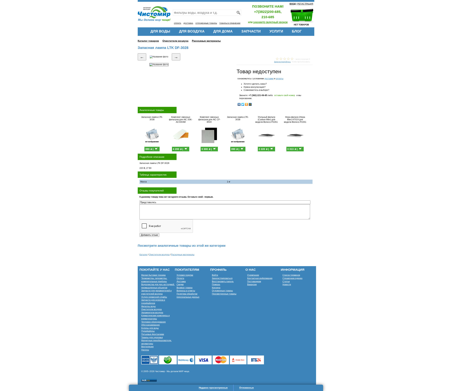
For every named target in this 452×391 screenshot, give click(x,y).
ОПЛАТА (177, 23)
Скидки (180, 284)
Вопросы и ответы (186, 290)
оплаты (279, 78)
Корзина (216, 287)
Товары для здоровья (152, 337)
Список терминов (291, 275)
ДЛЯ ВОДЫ (160, 31)
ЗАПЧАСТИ (251, 31)
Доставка (181, 281)
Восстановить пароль (223, 281)
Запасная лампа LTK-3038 (152, 118)
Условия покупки (185, 275)
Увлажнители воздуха (152, 312)
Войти (215, 275)
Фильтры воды (148, 306)
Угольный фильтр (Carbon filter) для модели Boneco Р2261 (266, 119)
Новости (286, 284)
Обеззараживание (150, 325)
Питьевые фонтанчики (152, 334)
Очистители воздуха (175, 40)
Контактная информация (259, 278)
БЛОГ (297, 31)
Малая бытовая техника (153, 275)
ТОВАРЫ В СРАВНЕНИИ (229, 23)
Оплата (180, 278)
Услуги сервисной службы (154, 297)
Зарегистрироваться (222, 278)
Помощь (216, 284)
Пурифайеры (148, 331)
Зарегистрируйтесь (282, 62)
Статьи (286, 281)
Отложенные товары (222, 290)
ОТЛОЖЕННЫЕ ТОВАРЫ (206, 23)
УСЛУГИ (276, 31)
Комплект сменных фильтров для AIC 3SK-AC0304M (180, 119)
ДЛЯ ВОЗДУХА (191, 31)
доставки (268, 78)
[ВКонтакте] (239, 104)
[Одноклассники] (246, 104)
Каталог (143, 254)
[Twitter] (243, 104)
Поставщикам (254, 281)
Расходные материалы (206, 40)
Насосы (145, 350)
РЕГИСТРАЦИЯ (305, 4)
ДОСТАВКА (188, 23)
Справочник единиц (292, 278)
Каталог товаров (148, 40)
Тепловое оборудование (153, 322)
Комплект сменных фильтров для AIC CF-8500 (209, 119)
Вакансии (252, 284)
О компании (253, 275)
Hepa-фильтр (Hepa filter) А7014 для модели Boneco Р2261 (295, 119)
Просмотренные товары (224, 294)
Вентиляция (147, 346)
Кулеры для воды (150, 328)
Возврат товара (184, 287)
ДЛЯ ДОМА (223, 31)
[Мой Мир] (250, 104)
